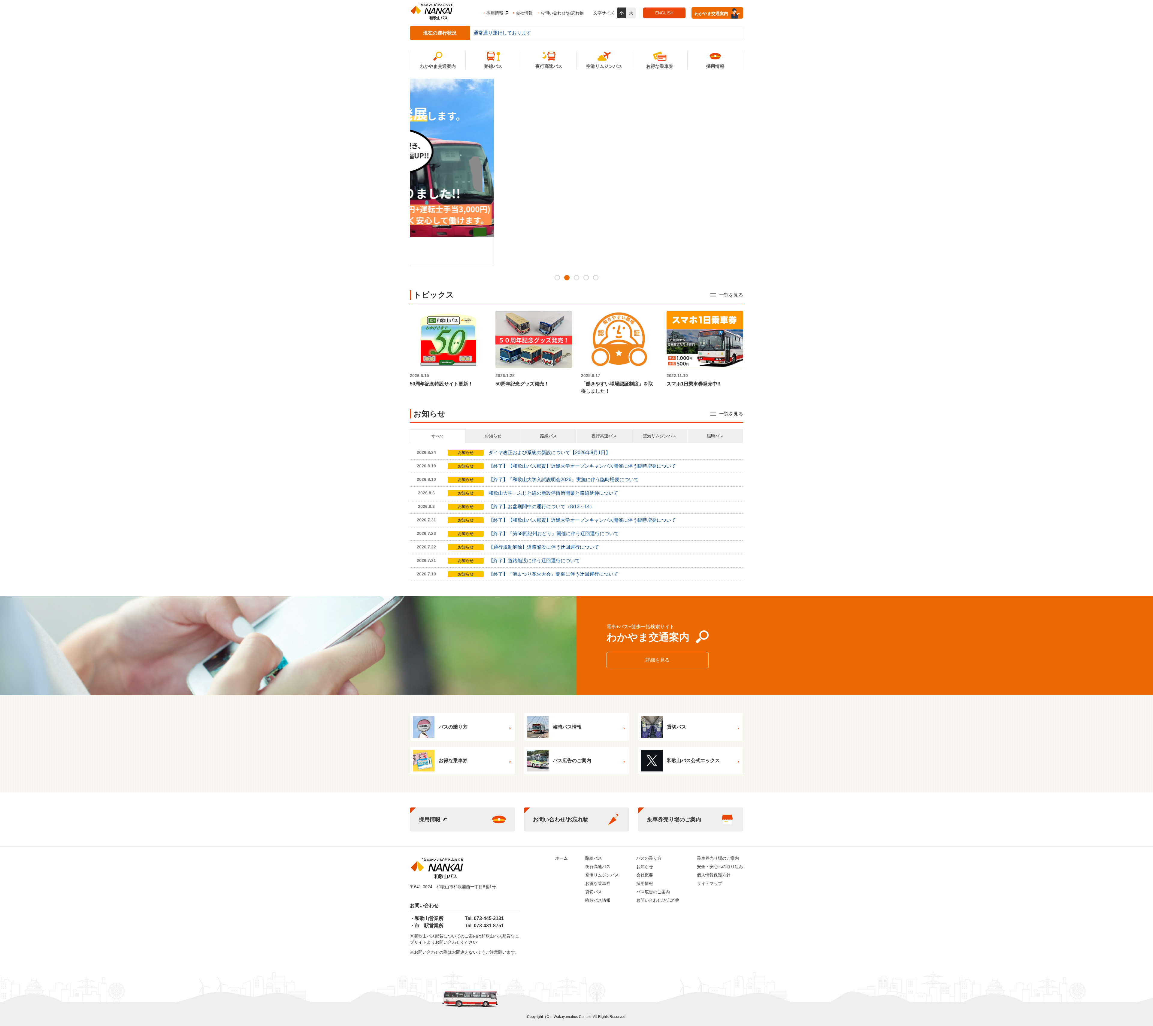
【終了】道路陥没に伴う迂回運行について (534, 560)
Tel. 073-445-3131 (484, 918)
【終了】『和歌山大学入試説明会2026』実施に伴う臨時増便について (564, 479)
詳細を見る (658, 659)
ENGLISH (664, 13)
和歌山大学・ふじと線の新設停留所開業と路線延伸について (553, 493)
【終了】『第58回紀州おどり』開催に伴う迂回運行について (554, 533)
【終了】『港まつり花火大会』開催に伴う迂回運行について (553, 574)
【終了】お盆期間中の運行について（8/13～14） (542, 506)
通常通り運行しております (502, 32)
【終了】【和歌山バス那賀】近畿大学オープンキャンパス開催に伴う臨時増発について (582, 466)
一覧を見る (731, 294)
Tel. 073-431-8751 (484, 925)
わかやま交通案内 (711, 13)
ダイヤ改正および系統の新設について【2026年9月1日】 (549, 452)
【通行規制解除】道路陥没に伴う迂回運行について (544, 547)
